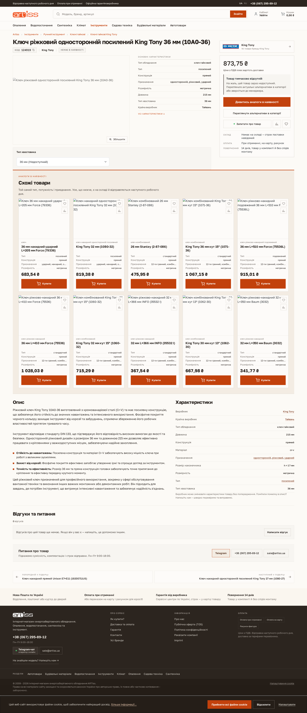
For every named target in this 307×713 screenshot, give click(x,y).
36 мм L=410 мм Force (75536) (43, 343)
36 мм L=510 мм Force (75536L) (262, 246)
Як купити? (117, 618)
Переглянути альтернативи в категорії (257, 113)
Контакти (116, 634)
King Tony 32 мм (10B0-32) (95, 246)
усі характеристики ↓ (151, 114)
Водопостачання (85, 673)
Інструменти (106, 673)
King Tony (288, 411)
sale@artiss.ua (276, 553)
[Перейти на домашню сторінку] (30, 14)
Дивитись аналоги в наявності (256, 102)
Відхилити (263, 704)
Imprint (178, 640)
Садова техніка (153, 673)
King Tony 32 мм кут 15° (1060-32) (98, 345)
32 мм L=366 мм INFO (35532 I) (153, 343)
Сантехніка (173, 673)
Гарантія (115, 629)
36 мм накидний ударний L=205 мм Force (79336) (39, 248)
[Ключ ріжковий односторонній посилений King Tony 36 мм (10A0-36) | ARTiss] (71, 100)
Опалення (134, 673)
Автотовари (35, 673)
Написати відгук (277, 532)
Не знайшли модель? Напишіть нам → (36, 660)
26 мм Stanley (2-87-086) (149, 246)
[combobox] (145, 14)
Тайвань (289, 419)
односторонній (262, 457)
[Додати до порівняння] (277, 124)
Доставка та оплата (122, 624)
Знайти (238, 13)
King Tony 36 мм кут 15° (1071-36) (207, 248)
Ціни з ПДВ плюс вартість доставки (243, 70)
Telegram (221, 553)
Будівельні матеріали (58, 673)
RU (245, 3)
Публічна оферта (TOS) (188, 624)
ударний (289, 457)
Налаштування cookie (282, 683)
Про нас (179, 618)
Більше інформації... (124, 704)
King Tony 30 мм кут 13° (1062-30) (207, 345)
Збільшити (119, 139)
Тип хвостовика (26, 151)
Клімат (121, 673)
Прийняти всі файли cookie (229, 704)
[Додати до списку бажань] (286, 124)
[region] (71, 100)
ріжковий (277, 457)
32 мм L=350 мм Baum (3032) (261, 343)
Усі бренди (117, 640)
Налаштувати (287, 704)
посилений (288, 480)
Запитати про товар (248, 123)
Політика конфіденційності (191, 629)
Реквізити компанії (186, 634)
